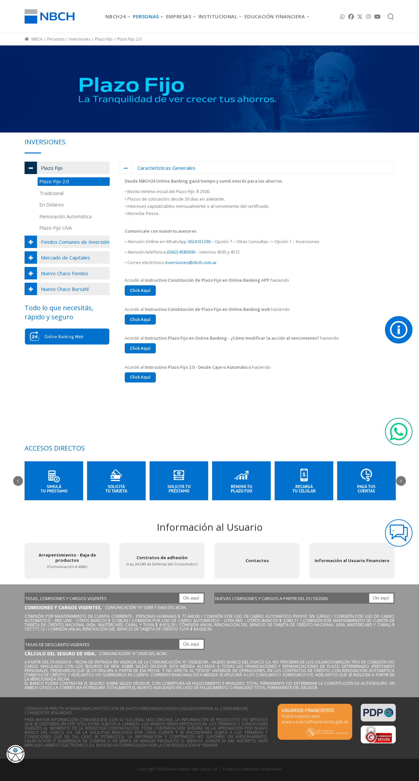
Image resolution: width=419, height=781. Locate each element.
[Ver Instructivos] (398, 330)
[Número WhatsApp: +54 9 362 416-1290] (398, 431)
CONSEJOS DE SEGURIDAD (48, 713)
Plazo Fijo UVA (55, 227)
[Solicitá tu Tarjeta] (116, 480)
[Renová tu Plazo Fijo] (241, 480)
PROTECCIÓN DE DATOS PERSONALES (128, 708)
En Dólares (51, 204)
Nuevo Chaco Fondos (64, 273)
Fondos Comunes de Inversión (75, 242)
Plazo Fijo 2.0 (54, 181)
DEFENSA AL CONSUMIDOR (221, 708)
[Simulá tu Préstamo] (54, 480)
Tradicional (51, 193)
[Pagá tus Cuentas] (366, 480)
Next (401, 481)
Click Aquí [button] (140, 290)
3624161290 (199, 241)
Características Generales (166, 168)
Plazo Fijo (52, 168)
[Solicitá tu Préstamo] (179, 480)
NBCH (36, 39)
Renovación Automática (65, 216)
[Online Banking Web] (67, 336)
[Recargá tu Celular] (304, 480)
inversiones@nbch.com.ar (191, 262)
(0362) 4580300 (181, 252)
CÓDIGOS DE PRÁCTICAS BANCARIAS (58, 708)
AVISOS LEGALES (180, 708)
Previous (18, 481)
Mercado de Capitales (65, 257)
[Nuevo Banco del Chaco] (50, 16)
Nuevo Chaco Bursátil (65, 289)
